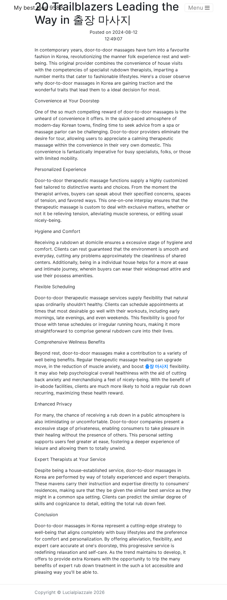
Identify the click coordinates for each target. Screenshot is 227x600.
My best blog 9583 (38, 7)
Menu (196, 7)
